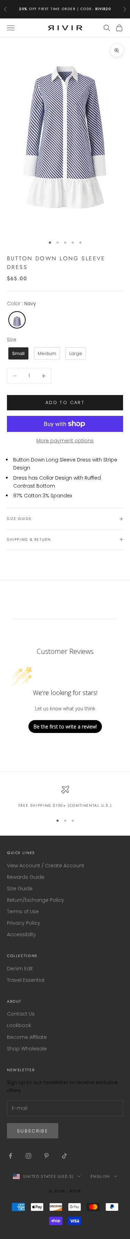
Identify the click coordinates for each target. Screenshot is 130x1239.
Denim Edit (20, 968)
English (100, 1176)
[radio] (16, 320)
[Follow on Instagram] (28, 1155)
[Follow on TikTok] (64, 1155)
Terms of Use (23, 911)
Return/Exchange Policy (35, 900)
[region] (65, 797)
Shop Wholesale (27, 1048)
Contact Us (21, 1013)
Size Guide (20, 888)
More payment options (65, 440)
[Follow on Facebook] (10, 1155)
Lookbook (19, 1025)
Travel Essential (25, 980)
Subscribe (32, 1131)
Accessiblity (21, 934)
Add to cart (65, 402)
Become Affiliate (27, 1037)
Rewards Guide (25, 877)
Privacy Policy (23, 923)
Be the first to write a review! (65, 726)
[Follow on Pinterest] (46, 1155)
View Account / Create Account (45, 865)
